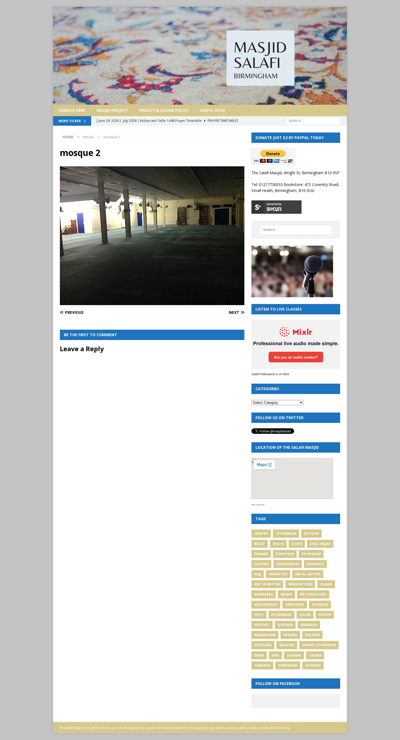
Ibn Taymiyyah (267, 584)
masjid (286, 594)
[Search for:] (313, 120)
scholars (263, 645)
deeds (296, 544)
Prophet (262, 624)
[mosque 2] (152, 302)
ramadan (308, 624)
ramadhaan (265, 635)
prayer (324, 614)
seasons (286, 645)
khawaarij (263, 594)
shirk (259, 655)
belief (259, 544)
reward (290, 635)
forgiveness (287, 564)
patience (320, 604)
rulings (312, 635)
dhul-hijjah (320, 544)
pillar (305, 614)
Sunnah (294, 655)
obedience (294, 604)
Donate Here (72, 110)
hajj (257, 574)
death (278, 544)
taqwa (315, 655)
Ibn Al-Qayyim (308, 574)
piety (259, 614)
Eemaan (261, 554)
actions (311, 533)
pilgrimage (281, 614)
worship (313, 665)
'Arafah (261, 533)
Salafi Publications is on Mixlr (270, 374)
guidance (315, 564)
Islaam (326, 584)
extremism (311, 554)
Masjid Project (112, 110)
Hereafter (278, 574)
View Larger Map (257, 505)
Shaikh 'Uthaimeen (319, 645)
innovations (300, 584)
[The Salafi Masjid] (200, 101)
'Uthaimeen (286, 533)
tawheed (262, 665)
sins (275, 655)
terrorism (287, 665)
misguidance (266, 604)
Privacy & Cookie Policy (164, 110)
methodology (313, 594)
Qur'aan (285, 624)
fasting (261, 564)
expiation (285, 554)
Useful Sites (212, 110)
